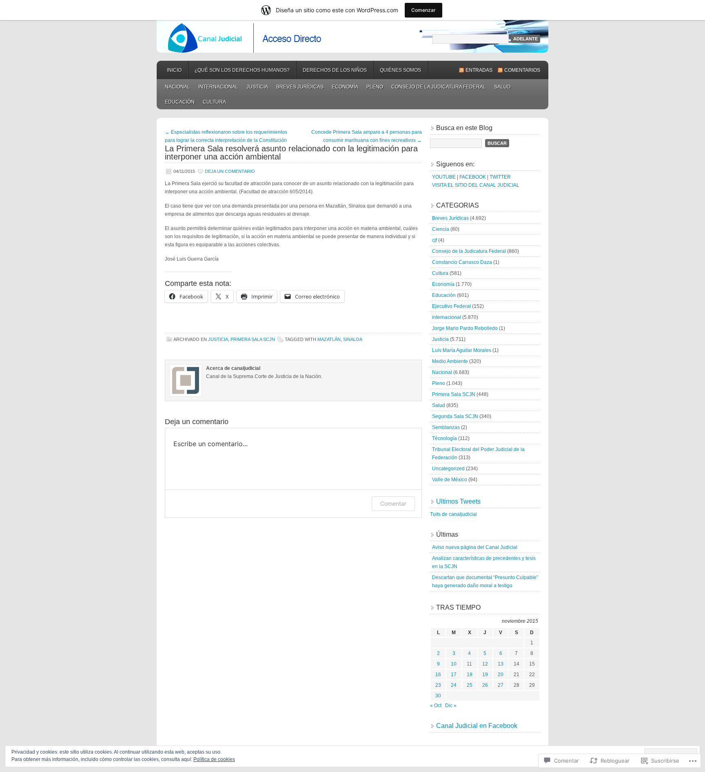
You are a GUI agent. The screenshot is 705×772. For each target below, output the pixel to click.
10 (454, 664)
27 (500, 685)
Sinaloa (352, 339)
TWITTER (500, 177)
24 (454, 685)
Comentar (393, 503)
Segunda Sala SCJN (455, 416)
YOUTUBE (444, 177)
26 (485, 685)
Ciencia (440, 229)
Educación (180, 102)
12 (485, 664)
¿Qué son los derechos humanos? (242, 70)
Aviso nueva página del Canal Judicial (474, 547)
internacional (218, 87)
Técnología (444, 438)
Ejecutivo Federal (451, 306)
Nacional (177, 87)
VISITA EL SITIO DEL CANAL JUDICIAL (475, 185)
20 (500, 674)
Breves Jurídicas (300, 87)
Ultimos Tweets (458, 501)
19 (485, 674)
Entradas (479, 70)
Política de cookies (214, 759)
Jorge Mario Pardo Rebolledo (465, 328)
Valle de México (449, 479)
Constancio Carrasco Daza (462, 262)
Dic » (451, 705)
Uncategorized (448, 468)
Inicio (174, 70)
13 (500, 664)
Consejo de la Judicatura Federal (438, 87)
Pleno (374, 87)
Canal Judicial (352, 36)
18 (469, 674)
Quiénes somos (400, 70)
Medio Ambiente (450, 361)
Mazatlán (329, 339)
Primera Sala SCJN (253, 339)
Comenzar (423, 10)
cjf (434, 240)
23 (438, 685)
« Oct (435, 705)
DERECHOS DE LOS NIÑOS (335, 70)
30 (438, 696)
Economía (345, 87)
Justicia (257, 87)
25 (469, 685)
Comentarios (522, 70)
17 (454, 674)
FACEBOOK (472, 177)
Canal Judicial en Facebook (476, 725)
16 (438, 674)
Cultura (214, 102)
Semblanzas (446, 427)
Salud (502, 87)
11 (469, 664)
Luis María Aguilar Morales (461, 350)
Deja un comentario (230, 171)
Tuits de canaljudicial (453, 514)
